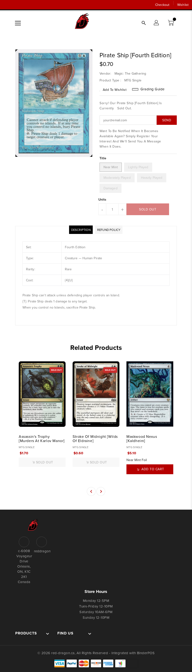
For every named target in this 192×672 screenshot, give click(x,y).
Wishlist (182, 4)
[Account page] (156, 23)
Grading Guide (152, 89)
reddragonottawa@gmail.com (41, 551)
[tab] (81, 229)
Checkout (162, 4)
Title (103, 158)
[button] (171, 23)
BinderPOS (146, 652)
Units (102, 199)
